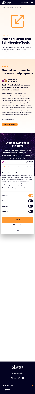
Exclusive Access (9, 124)
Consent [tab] (6, 167)
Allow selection (17, 225)
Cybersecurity (11, 7)
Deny (17, 230)
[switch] (30, 200)
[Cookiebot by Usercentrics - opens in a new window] (25, 162)
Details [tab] (17, 167)
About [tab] (29, 167)
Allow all (17, 219)
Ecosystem (6, 389)
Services (19, 7)
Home (4, 7)
